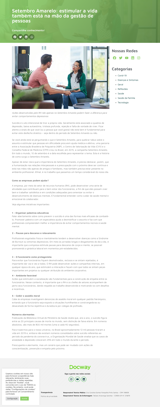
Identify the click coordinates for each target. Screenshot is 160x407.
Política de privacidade (49, 396)
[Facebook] (114, 58)
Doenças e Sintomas (128, 80)
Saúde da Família (126, 98)
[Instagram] (71, 379)
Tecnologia (123, 102)
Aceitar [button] (24, 399)
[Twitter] (120, 58)
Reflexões (123, 89)
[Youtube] (126, 58)
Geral (120, 84)
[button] (15, 37)
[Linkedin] (132, 58)
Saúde (121, 93)
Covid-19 (122, 75)
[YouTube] (77, 379)
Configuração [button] (12, 399)
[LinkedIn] (83, 379)
